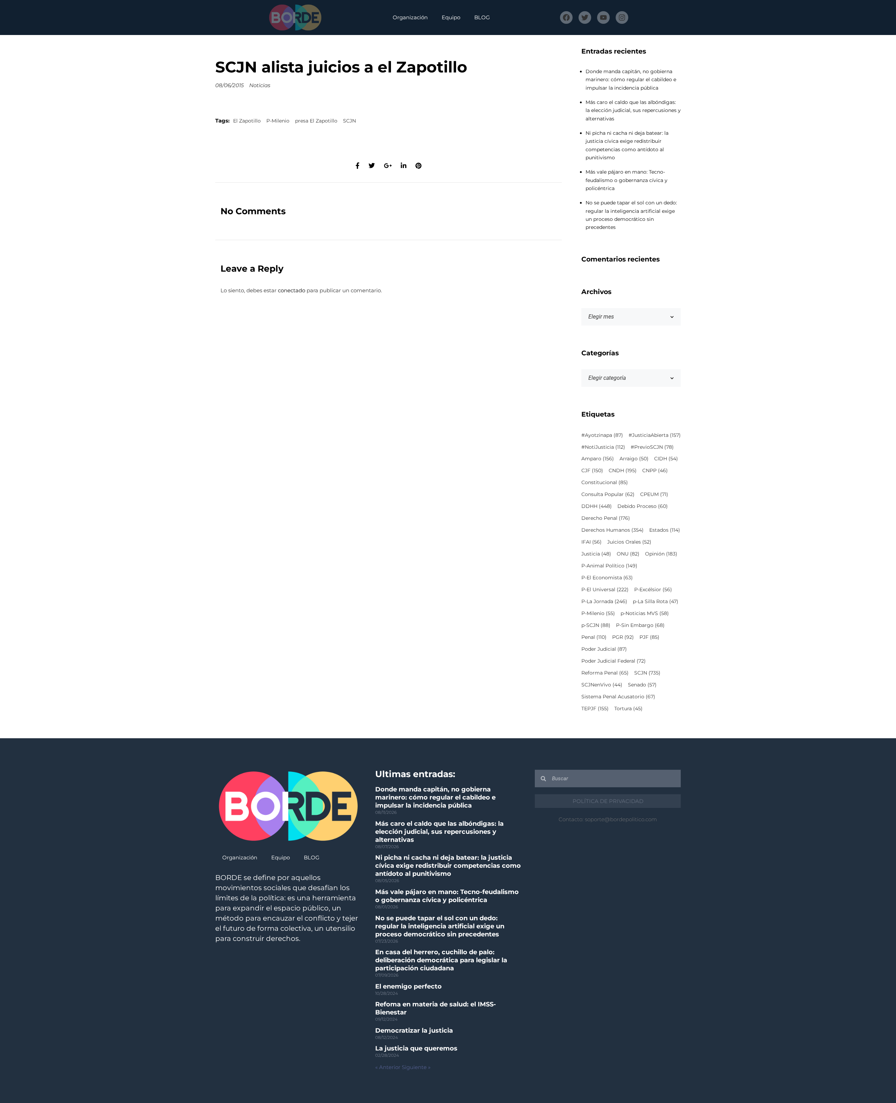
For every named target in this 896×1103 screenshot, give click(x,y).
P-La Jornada (604, 601)
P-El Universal (605, 589)
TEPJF (595, 708)
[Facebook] (566, 17)
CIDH (666, 458)
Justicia (596, 554)
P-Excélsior (653, 589)
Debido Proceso (642, 506)
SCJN (349, 121)
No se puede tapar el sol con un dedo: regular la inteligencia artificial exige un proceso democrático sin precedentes (439, 926)
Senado (642, 685)
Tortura (628, 708)
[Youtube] (603, 17)
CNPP (655, 470)
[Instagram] (622, 17)
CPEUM (654, 494)
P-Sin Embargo (640, 625)
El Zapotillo (247, 121)
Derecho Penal (605, 518)
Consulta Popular (608, 494)
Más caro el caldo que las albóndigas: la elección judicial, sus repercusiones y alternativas (633, 110)
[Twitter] (585, 17)
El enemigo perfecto (408, 986)
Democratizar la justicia (414, 1030)
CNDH (623, 470)
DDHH (596, 506)
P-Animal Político (609, 566)
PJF (649, 637)
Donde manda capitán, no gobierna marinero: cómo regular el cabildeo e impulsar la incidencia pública (631, 79)
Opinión (661, 554)
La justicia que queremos (416, 1048)
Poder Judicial (604, 649)
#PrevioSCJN (652, 447)
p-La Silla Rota (655, 601)
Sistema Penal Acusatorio (618, 696)
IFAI (591, 542)
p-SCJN (595, 625)
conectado (291, 290)
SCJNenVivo (601, 685)
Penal (594, 637)
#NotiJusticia (603, 447)
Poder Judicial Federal (613, 661)
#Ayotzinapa (602, 435)
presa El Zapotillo (316, 121)
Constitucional (604, 482)
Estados (664, 530)
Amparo (597, 458)
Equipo (451, 17)
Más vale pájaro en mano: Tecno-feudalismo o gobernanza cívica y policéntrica (626, 180)
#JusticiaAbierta (655, 435)
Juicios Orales (629, 542)
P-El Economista (607, 577)
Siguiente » (416, 1067)
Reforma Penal (605, 673)
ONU (628, 554)
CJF (592, 470)
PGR (623, 637)
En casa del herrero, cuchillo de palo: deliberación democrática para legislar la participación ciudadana (441, 960)
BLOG (482, 17)
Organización (410, 17)
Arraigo (634, 458)
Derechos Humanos (612, 530)
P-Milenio (277, 121)
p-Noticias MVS (645, 613)
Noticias (259, 85)
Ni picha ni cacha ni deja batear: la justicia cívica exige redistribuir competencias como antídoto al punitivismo (448, 866)
